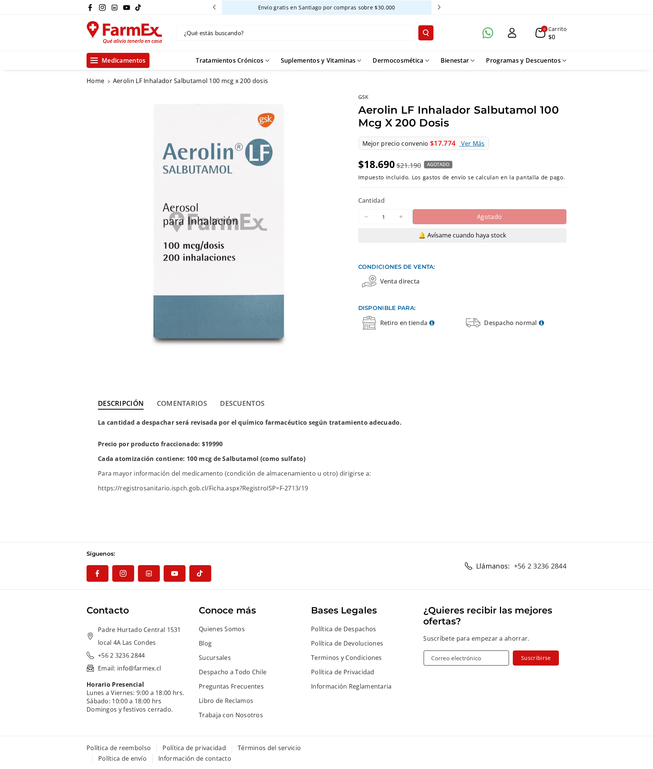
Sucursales (215, 657)
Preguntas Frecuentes (231, 686)
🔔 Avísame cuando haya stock (462, 235)
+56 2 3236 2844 (540, 565)
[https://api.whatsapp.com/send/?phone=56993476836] (488, 33)
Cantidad (371, 200)
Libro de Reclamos (226, 701)
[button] (550, 33)
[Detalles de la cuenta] (512, 33)
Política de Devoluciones (347, 643)
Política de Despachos (343, 629)
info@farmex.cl (139, 668)
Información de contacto (194, 758)
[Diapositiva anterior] (214, 7)
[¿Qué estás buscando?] (425, 32)
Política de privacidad (194, 748)
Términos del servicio (269, 748)
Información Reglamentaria (351, 686)
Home (95, 81)
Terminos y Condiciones (346, 657)
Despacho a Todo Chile (232, 672)
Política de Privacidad (342, 672)
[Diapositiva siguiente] (439, 7)
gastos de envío (444, 176)
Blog (205, 643)
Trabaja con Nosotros (231, 715)
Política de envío (122, 758)
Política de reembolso (119, 748)
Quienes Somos (222, 629)
